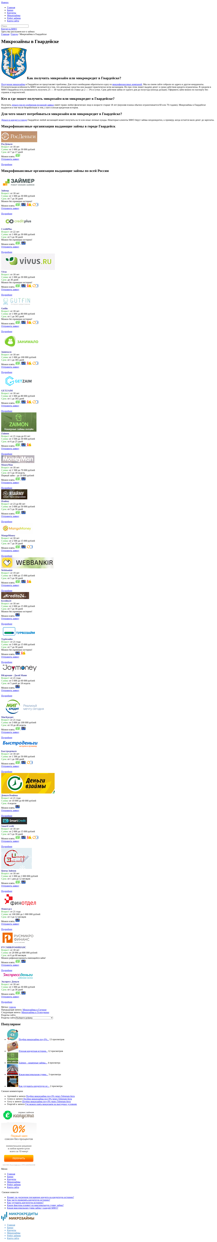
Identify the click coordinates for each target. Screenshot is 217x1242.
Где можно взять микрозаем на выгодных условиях (51, 1104)
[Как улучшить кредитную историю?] (12, 1086)
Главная (11, 7)
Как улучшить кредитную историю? (25, 1202)
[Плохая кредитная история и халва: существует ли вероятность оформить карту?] (12, 1051)
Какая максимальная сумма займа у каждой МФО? (32, 1208)
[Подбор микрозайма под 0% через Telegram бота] (12, 1039)
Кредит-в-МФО (9, 29)
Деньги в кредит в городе (14, 120)
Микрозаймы (13, 15)
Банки (10, 10)
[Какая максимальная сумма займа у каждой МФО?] (12, 1074)
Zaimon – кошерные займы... (33, 1063)
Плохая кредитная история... (33, 1051)
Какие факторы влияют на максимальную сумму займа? (35, 1205)
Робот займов (14, 18)
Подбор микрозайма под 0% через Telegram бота (50, 1096)
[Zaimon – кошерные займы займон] (12, 1063)
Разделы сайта (8, 1017)
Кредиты (11, 13)
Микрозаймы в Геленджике (35, 1012)
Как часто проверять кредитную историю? (28, 1200)
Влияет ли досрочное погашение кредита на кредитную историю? (40, 1197)
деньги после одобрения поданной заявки (33, 105)
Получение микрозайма (13, 84)
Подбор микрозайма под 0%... (34, 1039)
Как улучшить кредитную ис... (34, 1086)
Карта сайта (13, 21)
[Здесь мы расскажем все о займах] (19, 1220)
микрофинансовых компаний (127, 84)
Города (14, 34)
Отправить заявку (10, 159)
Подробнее (6, 164)
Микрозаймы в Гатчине (34, 1009)
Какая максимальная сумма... (33, 1074)
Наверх (5, 2)
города (12, 1007)
